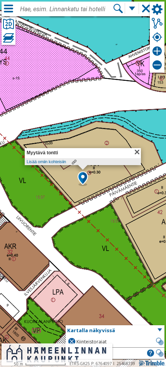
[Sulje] (137, 152)
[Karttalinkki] (74, 162)
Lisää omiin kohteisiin (46, 161)
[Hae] (118, 8)
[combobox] (66, 9)
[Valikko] (8, 8)
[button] (83, 178)
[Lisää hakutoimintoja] (132, 8)
